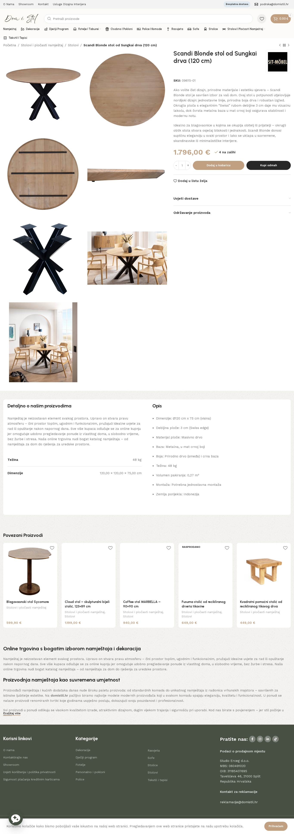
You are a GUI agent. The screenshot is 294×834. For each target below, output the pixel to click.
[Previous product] (280, 45)
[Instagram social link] (260, 739)
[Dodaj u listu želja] (51, 548)
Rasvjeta (154, 750)
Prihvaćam (276, 826)
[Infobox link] (272, 4)
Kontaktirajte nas (15, 757)
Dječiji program (86, 757)
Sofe (151, 757)
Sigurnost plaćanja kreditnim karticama (31, 779)
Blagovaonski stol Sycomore (27, 602)
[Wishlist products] (261, 18)
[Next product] (288, 45)
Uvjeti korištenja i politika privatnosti (29, 772)
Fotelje (80, 764)
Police (80, 779)
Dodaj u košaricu (219, 165)
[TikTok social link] (275, 739)
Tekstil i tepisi (157, 780)
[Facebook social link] (252, 739)
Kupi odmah (268, 165)
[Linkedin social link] (268, 739)
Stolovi (73, 45)
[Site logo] (21, 18)
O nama (8, 750)
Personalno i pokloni (90, 772)
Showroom (11, 764)
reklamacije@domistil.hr (239, 802)
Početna (9, 45)
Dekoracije (83, 750)
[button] (16, 818)
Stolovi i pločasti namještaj (42, 45)
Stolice (153, 765)
